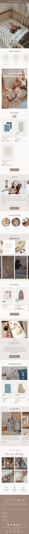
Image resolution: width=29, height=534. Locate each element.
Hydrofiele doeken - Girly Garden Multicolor (6, 304)
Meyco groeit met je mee (11, 433)
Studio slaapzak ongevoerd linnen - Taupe (20, 398)
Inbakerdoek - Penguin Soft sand (20, 136)
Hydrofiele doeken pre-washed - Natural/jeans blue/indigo (8, 136)
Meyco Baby (11, 256)
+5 (11, 308)
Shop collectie (13, 356)
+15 (11, 140)
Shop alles (13, 170)
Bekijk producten (7, 277)
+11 (24, 140)
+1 (24, 308)
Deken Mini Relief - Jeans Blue (7, 397)
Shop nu (13, 45)
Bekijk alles (13, 208)
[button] (3, 5)
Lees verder (4, 202)
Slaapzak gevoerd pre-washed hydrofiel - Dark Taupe (21, 304)
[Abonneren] (26, 508)
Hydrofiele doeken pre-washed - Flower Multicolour (8, 161)
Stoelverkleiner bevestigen (12, 196)
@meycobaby (14, 454)
